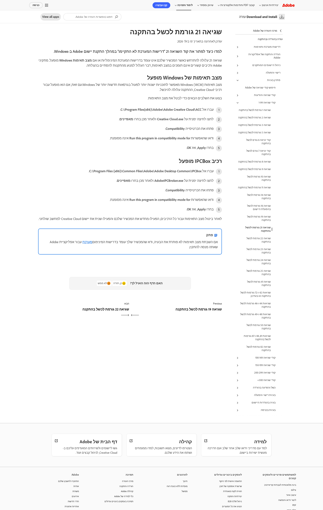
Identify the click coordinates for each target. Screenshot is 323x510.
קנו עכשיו (161, 5)
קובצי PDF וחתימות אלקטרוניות (237, 5)
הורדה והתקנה (126, 486)
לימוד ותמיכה (185, 5)
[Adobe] (288, 5)
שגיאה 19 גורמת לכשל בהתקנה (259, 218)
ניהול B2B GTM (235, 501)
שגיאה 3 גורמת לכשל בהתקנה (254, 125)
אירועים (75, 496)
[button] (47, 5)
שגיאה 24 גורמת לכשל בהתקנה (259, 261)
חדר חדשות (73, 501)
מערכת (87, 242)
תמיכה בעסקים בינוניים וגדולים (118, 501)
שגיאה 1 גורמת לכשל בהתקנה (255, 110)
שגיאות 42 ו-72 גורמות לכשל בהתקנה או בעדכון (255, 294)
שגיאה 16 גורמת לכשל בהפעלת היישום (259, 207)
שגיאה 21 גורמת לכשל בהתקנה (258, 229)
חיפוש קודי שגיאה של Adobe (260, 87)
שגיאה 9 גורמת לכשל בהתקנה (254, 169)
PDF (294, 505)
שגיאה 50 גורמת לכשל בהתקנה (259, 327)
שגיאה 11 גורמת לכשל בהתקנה (254, 187)
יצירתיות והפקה (234, 496)
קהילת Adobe (127, 491)
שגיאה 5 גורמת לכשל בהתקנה (254, 132)
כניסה (36, 5)
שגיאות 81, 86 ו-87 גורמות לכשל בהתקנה (257, 337)
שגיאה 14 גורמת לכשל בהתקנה (259, 196)
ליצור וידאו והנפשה (287, 500)
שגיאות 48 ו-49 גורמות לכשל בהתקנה (255, 316)
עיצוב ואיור (291, 495)
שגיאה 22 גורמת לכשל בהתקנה (259, 240)
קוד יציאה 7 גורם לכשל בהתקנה (258, 152)
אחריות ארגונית (72, 506)
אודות (76, 486)
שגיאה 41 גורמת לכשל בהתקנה (259, 283)
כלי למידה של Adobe (123, 496)
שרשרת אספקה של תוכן (230, 486)
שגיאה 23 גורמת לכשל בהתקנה (259, 251)
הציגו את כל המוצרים (232, 506)
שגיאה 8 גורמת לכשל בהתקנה (254, 161)
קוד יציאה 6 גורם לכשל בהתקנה (258, 141)
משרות (76, 491)
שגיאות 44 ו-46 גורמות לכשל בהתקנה (255, 305)
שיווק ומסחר (206, 5)
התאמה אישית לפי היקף (230, 481)
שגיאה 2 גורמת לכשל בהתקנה (254, 117)
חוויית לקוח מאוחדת (232, 491)
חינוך (185, 481)
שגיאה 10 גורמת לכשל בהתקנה (259, 178)
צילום (293, 490)
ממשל (184, 491)
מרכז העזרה (127, 481)
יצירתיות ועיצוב (270, 5)
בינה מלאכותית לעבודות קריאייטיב (280, 485)
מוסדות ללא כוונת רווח (177, 486)
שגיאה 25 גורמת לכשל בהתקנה (259, 272)
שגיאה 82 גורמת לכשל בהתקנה (259, 348)
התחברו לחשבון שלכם (68, 481)
